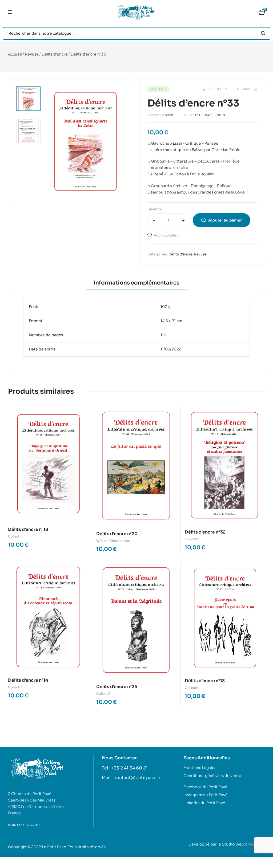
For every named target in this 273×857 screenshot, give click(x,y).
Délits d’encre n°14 (28, 680)
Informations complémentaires (136, 282)
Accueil (15, 54)
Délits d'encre (55, 54)
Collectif (167, 115)
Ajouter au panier (225, 220)
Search (263, 33)
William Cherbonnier (113, 541)
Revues (32, 54)
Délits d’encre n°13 (205, 681)
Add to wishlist (166, 235)
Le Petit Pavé (54, 846)
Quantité (154, 209)
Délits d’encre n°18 (28, 529)
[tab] (136, 284)
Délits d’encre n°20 (117, 533)
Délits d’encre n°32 (205, 532)
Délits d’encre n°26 (116, 686)
